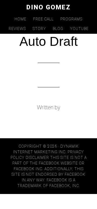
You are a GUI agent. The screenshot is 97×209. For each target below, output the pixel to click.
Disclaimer (37, 157)
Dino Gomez (48, 7)
